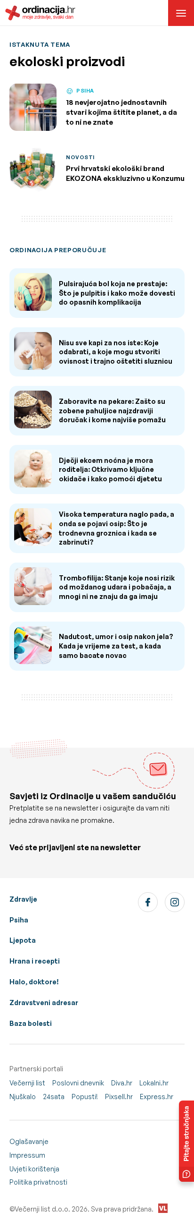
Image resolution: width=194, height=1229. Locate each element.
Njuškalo (22, 1096)
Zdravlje (23, 899)
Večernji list (27, 1083)
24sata (54, 1096)
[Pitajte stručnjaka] (186, 1141)
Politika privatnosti (38, 1182)
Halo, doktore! (34, 982)
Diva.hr (121, 1083)
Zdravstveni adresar (43, 1003)
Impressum (27, 1155)
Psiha (18, 920)
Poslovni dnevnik (78, 1083)
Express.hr (156, 1096)
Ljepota (22, 940)
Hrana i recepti (34, 961)
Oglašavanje (28, 1141)
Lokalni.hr (154, 1083)
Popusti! (85, 1096)
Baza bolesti (30, 1023)
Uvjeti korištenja (34, 1169)
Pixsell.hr (119, 1096)
